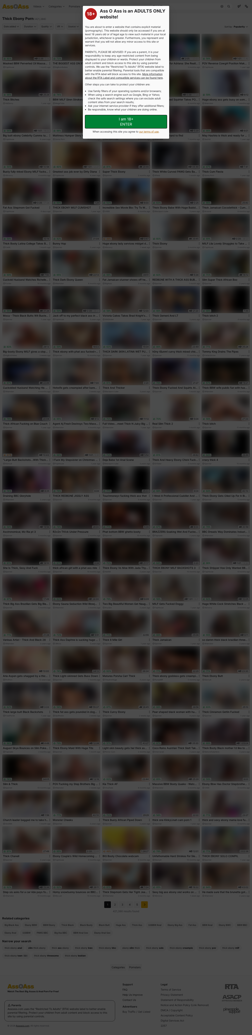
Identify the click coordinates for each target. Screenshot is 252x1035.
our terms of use (149, 131)
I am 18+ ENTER (126, 121)
